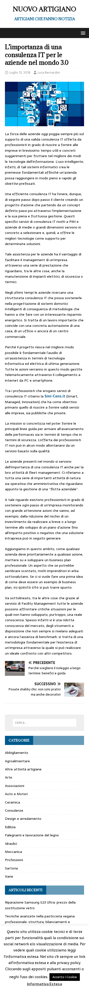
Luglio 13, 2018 (19, 72)
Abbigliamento (16, 752)
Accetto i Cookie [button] (64, 977)
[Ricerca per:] (44, 723)
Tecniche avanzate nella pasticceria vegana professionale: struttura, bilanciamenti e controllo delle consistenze (40, 921)
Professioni (14, 860)
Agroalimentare (17, 761)
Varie (9, 876)
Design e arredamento (23, 818)
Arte (8, 777)
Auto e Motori (16, 794)
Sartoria (11, 868)
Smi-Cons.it (54, 396)
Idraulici (11, 843)
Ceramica (12, 802)
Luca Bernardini (49, 72)
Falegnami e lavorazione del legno (32, 835)
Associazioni (14, 785)
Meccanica (13, 851)
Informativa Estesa (44, 984)
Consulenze (14, 810)
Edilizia (10, 827)
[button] (82, 32)
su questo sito (26, 587)
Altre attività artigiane (23, 769)
